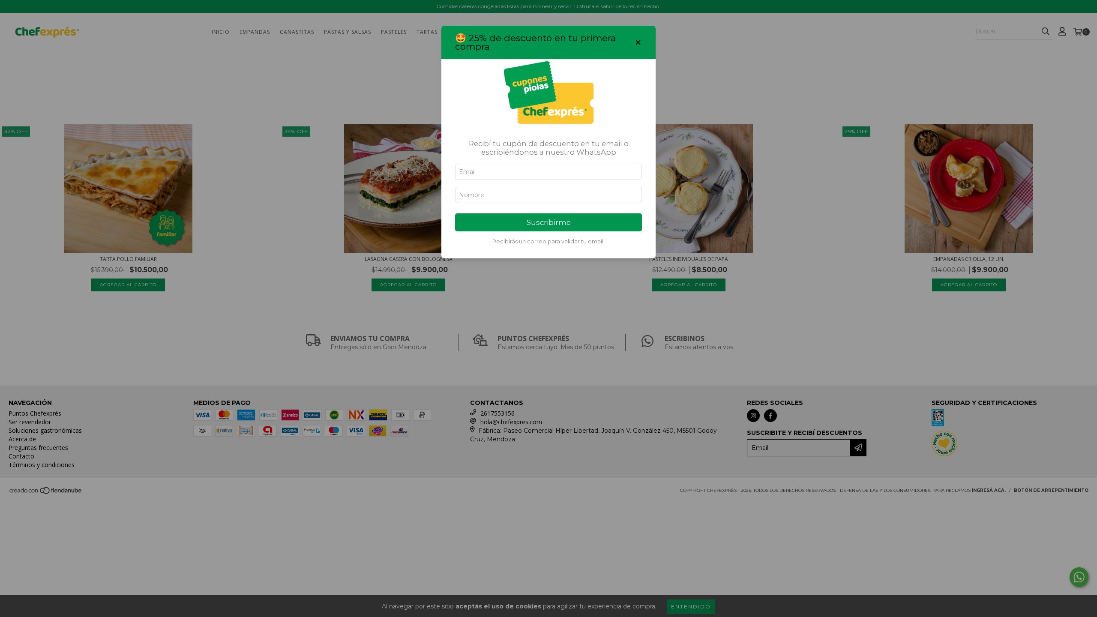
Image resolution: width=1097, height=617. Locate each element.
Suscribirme (549, 222)
